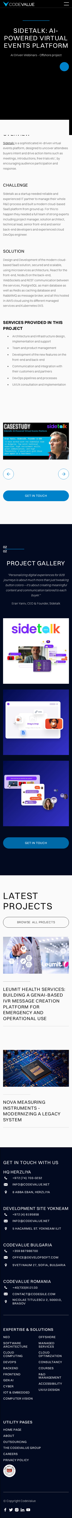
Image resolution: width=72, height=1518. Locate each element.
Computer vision (18, 1398)
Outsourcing (15, 1442)
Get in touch (36, 496)
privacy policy (16, 1460)
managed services (47, 1345)
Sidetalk (9, 143)
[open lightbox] (36, 651)
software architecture (15, 1345)
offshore (47, 1337)
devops (9, 1362)
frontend (11, 1374)
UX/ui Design (49, 1390)
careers (10, 1454)
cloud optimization (50, 1354)
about (8, 1436)
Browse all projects (36, 922)
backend (10, 1368)
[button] (66, 4)
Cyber (8, 1386)
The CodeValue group (22, 1448)
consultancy (50, 1362)
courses (46, 1368)
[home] (19, 3)
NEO (6, 1337)
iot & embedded (16, 1392)
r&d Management (50, 1376)
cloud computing (13, 1354)
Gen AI (8, 1380)
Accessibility (50, 1383)
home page (12, 1429)
